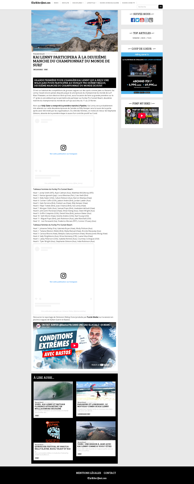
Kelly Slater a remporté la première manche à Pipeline (64, 105)
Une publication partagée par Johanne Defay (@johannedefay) (63, 311)
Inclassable (38, 69)
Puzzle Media (92, 317)
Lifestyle (91, 3)
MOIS (143, 38)
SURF (46, 69)
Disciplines (77, 3)
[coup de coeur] (142, 73)
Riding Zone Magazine (109, 3)
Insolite (65, 3)
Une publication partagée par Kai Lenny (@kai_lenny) (63, 183)
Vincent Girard (38, 54)
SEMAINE (136, 38)
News (56, 3)
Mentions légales (88, 473)
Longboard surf (84, 414)
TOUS (149, 38)
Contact (110, 473)
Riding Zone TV (128, 3)
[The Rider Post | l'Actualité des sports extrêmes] (41, 3)
